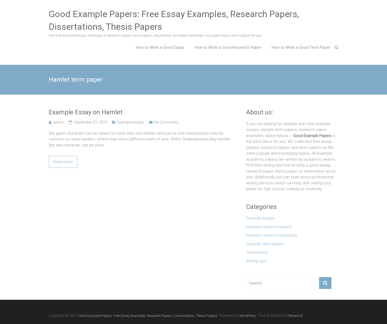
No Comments (166, 122)
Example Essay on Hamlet (85, 112)
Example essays (130, 122)
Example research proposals (271, 235)
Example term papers (265, 244)
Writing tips (256, 261)
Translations (256, 252)
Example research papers (269, 226)
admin (58, 122)
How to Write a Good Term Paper (301, 47)
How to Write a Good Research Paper (228, 47)
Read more (63, 161)
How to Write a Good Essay (160, 47)
